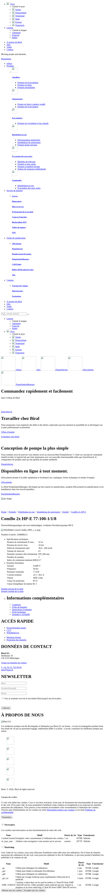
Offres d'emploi (7, 432)
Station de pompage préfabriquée (32, 169)
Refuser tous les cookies (12, 890)
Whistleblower (13, 633)
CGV (9, 630)
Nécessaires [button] (9, 825)
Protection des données (16, 640)
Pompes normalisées (26, 87)
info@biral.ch (7, 670)
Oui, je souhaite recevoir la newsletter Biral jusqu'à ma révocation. (32, 698)
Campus (10, 280)
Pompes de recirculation (28, 82)
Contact (10, 49)
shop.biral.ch (6, 412)
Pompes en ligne (25, 85)
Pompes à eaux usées (27, 164)
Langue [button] (10, 28)
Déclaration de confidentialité (13, 703)
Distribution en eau (26, 185)
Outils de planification (16, 238)
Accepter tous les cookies (34, 890)
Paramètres (6, 817)
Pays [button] (12, 4)
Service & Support (15, 190)
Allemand (16, 32)
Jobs (8, 44)
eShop (9, 63)
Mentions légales (14, 637)
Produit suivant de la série (12, 589)
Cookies (4, 792)
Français (15, 35)
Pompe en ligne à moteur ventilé (31, 104)
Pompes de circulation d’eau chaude (33, 123)
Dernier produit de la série (12, 591)
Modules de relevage (26, 161)
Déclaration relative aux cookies (61, 810)
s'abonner (6, 708)
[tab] (52, 824)
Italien (14, 37)
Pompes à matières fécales (29, 166)
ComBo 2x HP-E (78, 512)
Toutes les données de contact (14, 663)
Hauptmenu (6, 59)
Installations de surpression (29, 142)
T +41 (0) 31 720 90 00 (11, 667)
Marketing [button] (9, 847)
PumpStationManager (10, 494)
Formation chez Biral (10, 437)
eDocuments (6, 482)
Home (3, 512)
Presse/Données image (16, 628)
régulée (65, 512)
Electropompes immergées (29, 140)
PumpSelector (7, 464)
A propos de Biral (14, 42)
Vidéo (9, 47)
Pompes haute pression (27, 145)
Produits (10, 66)
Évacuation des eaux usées (29, 188)
